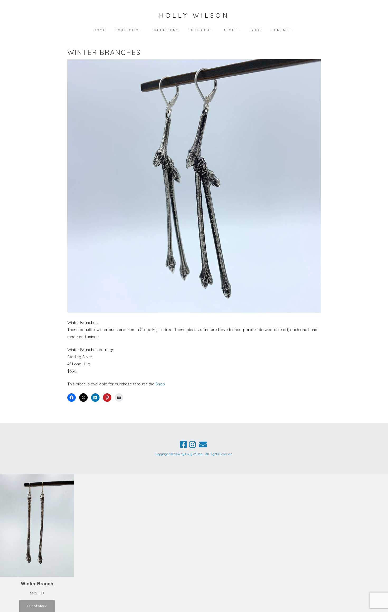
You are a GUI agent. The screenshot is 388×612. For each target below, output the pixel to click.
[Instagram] (192, 444)
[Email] (203, 444)
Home (100, 30)
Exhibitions (165, 30)
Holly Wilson (194, 15)
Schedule (199, 30)
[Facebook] (183, 444)
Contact (281, 30)
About (231, 30)
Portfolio (127, 30)
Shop (256, 30)
